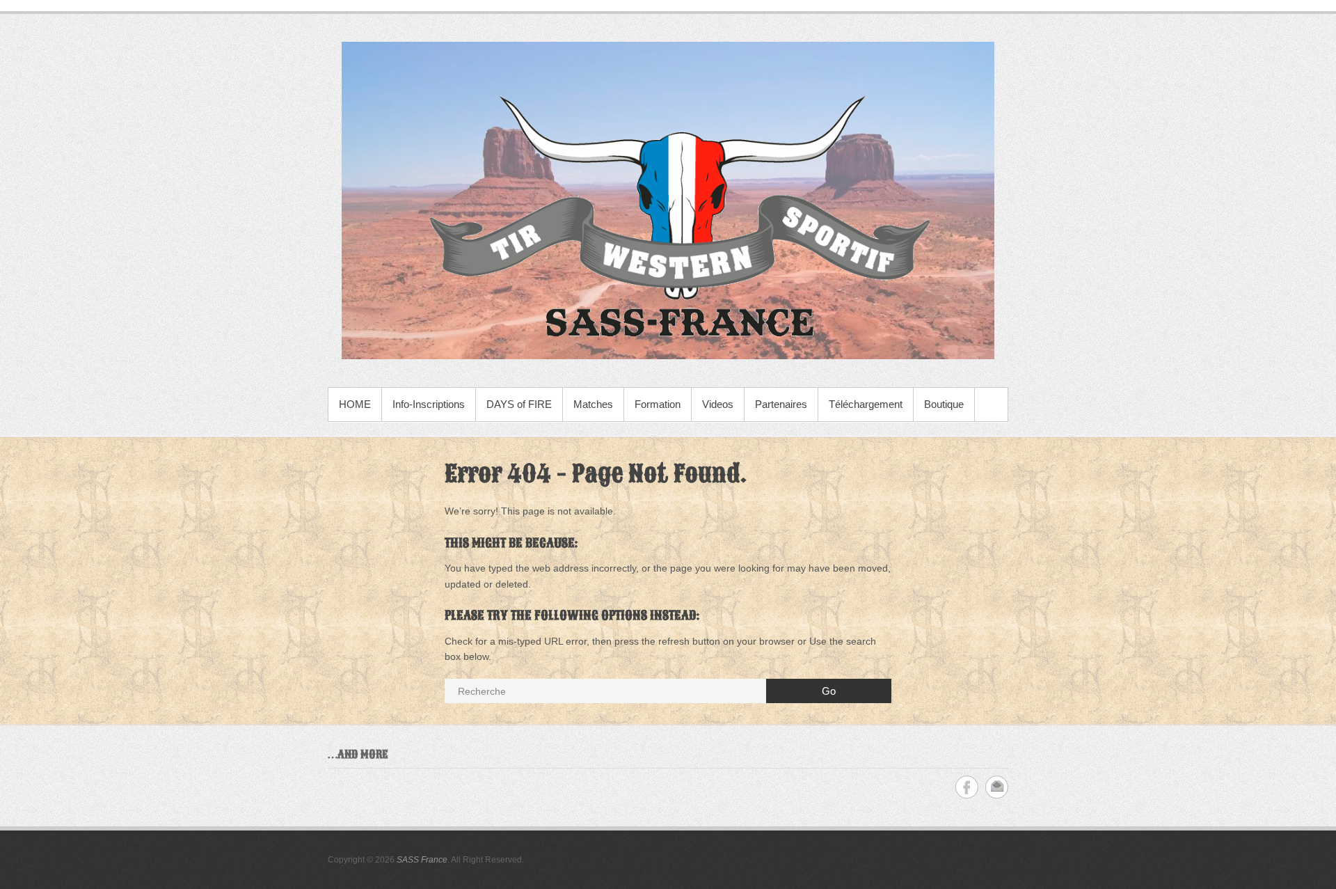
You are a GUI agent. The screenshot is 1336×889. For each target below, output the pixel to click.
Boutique (944, 404)
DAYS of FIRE (519, 404)
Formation (658, 404)
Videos (717, 404)
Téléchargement (865, 404)
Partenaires (781, 404)
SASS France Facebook (966, 787)
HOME (355, 404)
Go (829, 691)
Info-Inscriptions (428, 404)
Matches (593, 404)
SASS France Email (996, 787)
